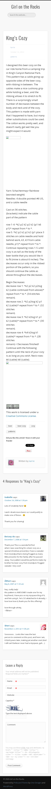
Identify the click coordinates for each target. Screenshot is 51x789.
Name (12, 681)
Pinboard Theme (21, 782)
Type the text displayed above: (19, 713)
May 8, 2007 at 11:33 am (14, 584)
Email (12, 688)
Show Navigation (41, 25)
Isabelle (8, 497)
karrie (12, 47)
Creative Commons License (21, 416)
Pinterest (25, 22)
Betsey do (10, 536)
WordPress (8, 786)
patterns (13, 57)
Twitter (19, 22)
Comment (11, 724)
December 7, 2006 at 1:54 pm (16, 539)
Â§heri (8, 580)
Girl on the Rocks (25, 6)
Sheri (7, 625)
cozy (33, 426)
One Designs (36, 782)
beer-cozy (22, 426)
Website (10, 695)
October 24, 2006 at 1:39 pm (16, 500)
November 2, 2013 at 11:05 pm (17, 629)
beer (10, 426)
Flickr (31, 22)
